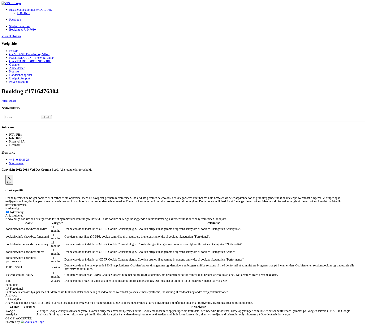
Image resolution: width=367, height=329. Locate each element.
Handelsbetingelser (20, 75)
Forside (13, 50)
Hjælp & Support (19, 78)
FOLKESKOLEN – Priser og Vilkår (31, 57)
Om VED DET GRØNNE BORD (30, 61)
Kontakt (14, 71)
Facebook (15, 19)
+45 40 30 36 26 (19, 159)
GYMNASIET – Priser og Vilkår (29, 54)
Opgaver (14, 64)
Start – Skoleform (19, 26)
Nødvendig (17, 212)
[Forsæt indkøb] (11, 3)
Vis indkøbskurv (11, 36)
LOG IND (23, 13)
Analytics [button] (11, 295)
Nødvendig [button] (12, 208)
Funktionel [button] (11, 284)
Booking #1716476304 (23, 29)
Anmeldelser (16, 68)
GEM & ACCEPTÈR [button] (18, 318)
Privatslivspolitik (19, 81)
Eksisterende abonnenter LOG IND (30, 9)
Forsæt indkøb (9, 100)
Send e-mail (16, 163)
